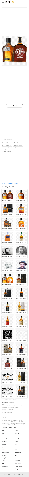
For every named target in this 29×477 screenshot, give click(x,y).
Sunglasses (5, 436)
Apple (3, 433)
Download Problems (12, 183)
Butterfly (17, 433)
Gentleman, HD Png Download (9, 256)
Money (16, 469)
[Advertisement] (14, 22)
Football (3, 455)
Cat (15, 436)
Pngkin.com (5, 466)
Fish (16, 458)
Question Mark (18, 466)
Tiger (3, 447)
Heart (3, 430)
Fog (15, 444)
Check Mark (18, 452)
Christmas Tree (5, 452)
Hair (16, 455)
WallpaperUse (18, 447)
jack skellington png (18, 142)
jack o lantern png (6, 145)
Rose (3, 449)
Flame (16, 430)
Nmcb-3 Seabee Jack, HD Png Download (12, 284)
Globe (3, 460)
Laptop (16, 441)
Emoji (16, 449)
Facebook (4, 469)
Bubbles (4, 444)
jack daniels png (6, 142)
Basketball (4, 438)
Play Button (4, 441)
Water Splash (18, 463)
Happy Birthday (5, 458)
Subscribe (17, 438)
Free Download (14, 106)
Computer (17, 460)
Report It (4, 183)
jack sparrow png (18, 145)
